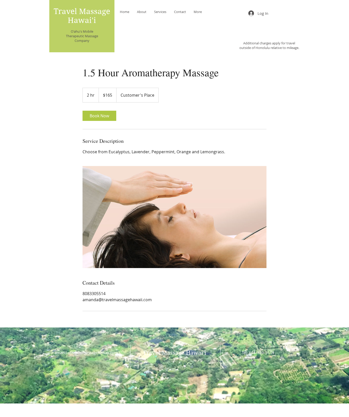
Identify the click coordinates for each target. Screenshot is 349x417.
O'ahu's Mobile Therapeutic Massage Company (82, 36)
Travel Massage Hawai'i (82, 16)
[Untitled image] (174, 217)
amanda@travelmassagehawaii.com (86, 352)
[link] (99, 116)
